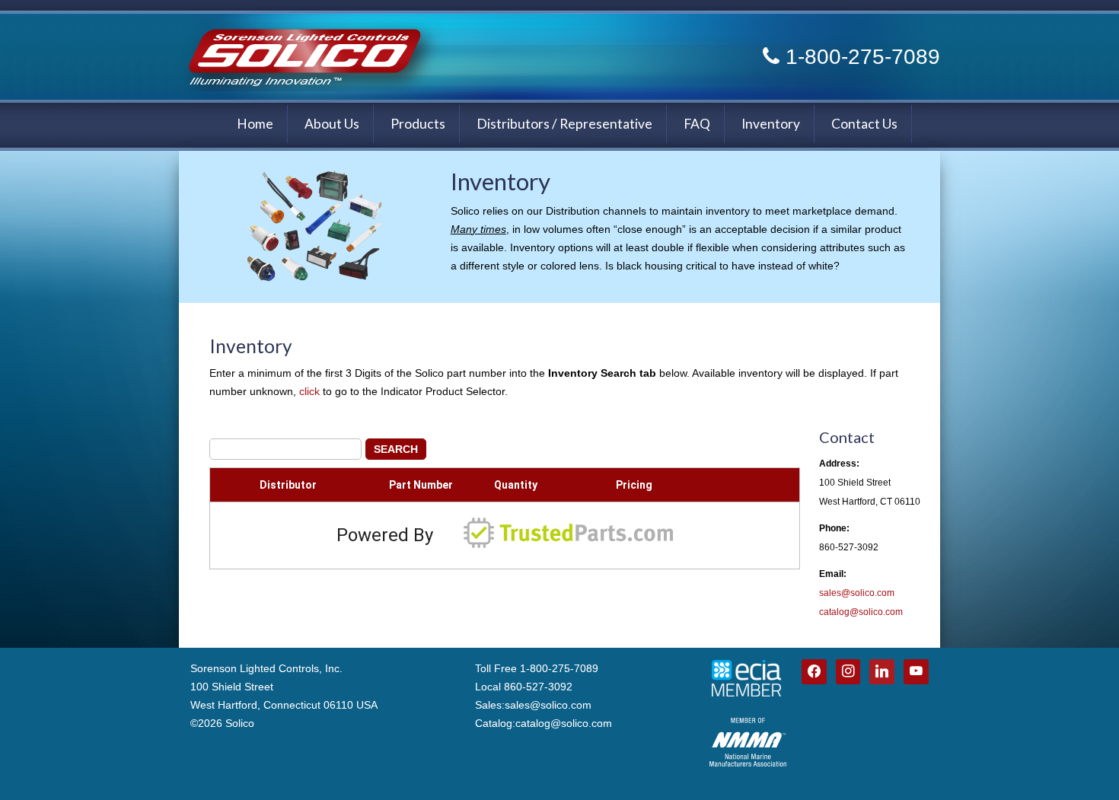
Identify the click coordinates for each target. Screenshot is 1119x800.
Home (255, 124)
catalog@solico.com (861, 612)
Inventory (770, 124)
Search (396, 449)
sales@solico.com (856, 593)
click (309, 391)
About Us (331, 124)
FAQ (697, 124)
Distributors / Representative (564, 124)
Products (418, 124)
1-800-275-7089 (863, 57)
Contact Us (864, 124)
